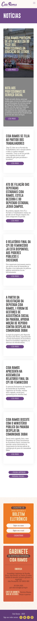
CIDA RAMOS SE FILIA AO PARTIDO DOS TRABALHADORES (17, 139)
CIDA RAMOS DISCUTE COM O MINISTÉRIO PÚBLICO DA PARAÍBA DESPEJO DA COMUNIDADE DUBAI (17, 427)
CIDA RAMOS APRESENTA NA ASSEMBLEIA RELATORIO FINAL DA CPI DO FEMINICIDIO (17, 375)
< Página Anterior (18, 472)
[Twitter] (24, 617)
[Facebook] (21, 617)
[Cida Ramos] (9, 4)
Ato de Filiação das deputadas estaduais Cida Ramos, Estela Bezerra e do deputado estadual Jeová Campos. (17, 195)
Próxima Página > (18, 476)
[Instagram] (32, 617)
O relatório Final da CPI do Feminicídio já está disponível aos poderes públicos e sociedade (18, 251)
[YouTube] (28, 617)
